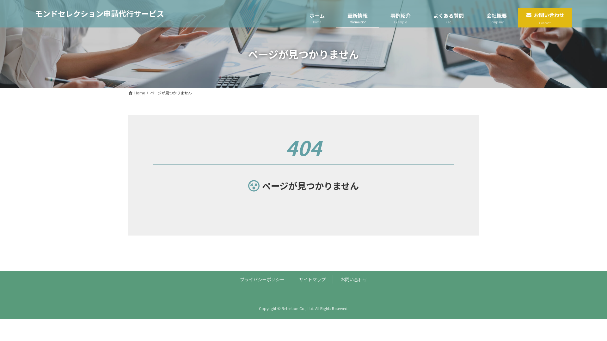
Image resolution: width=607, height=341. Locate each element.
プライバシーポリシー (262, 279)
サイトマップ (312, 279)
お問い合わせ (353, 279)
